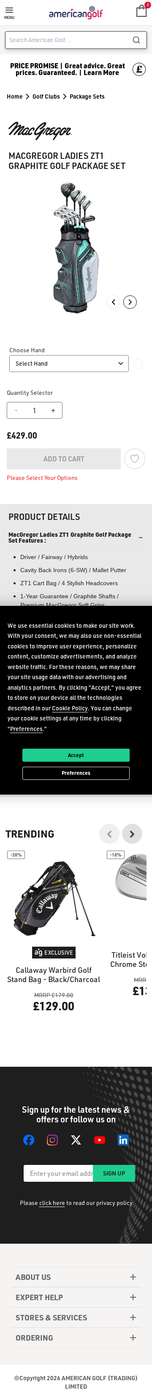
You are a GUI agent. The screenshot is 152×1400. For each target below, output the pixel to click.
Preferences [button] (26, 728)
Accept (76, 754)
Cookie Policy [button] (70, 707)
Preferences (76, 772)
